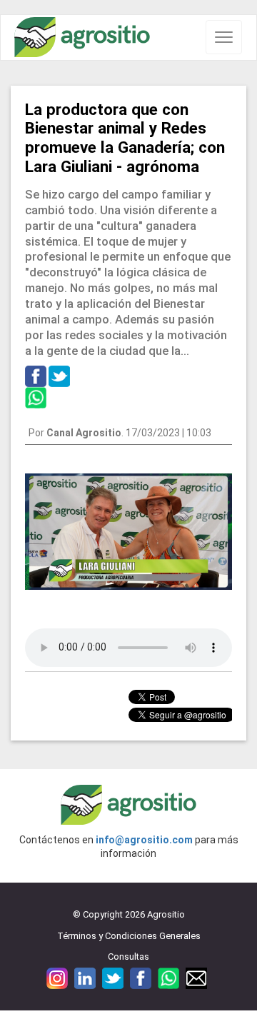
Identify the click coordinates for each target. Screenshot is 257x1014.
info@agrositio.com (144, 839)
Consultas (128, 956)
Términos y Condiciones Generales (129, 935)
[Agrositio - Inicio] (82, 37)
